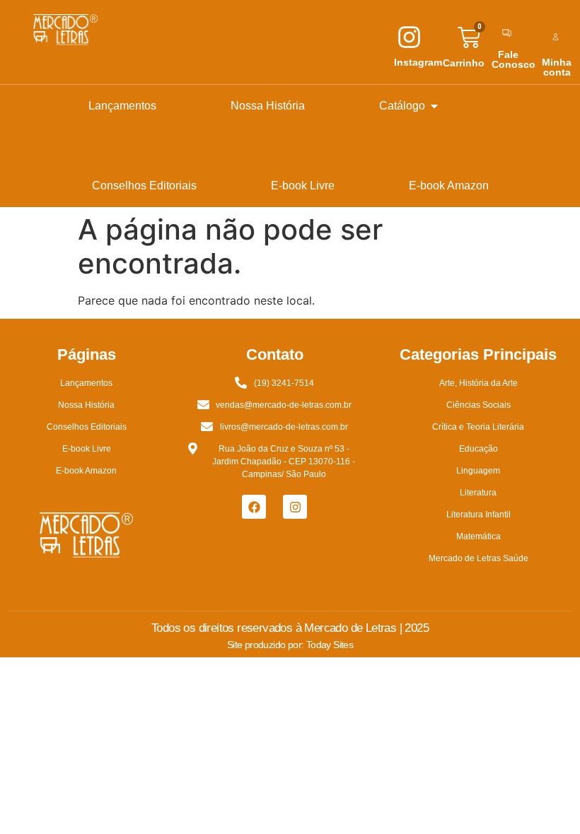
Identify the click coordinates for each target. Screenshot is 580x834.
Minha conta (557, 67)
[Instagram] (295, 507)
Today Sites (329, 644)
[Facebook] (254, 507)
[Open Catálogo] (434, 106)
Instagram (418, 62)
